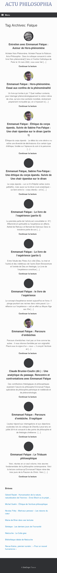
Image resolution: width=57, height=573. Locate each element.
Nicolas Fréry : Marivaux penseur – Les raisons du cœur (26, 512)
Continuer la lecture (28, 66)
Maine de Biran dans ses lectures (19, 520)
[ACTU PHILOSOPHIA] (28, 4)
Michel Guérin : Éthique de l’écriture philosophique (26, 504)
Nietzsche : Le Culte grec (16, 533)
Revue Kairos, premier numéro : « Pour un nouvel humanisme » (26, 547)
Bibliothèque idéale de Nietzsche (19, 539)
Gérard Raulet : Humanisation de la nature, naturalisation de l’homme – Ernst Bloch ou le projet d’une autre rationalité (27, 496)
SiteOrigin (26, 567)
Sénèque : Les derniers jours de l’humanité (23, 526)
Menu (7, 14)
